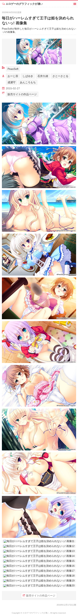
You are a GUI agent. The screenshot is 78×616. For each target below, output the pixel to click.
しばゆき (28, 76)
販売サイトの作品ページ (22, 94)
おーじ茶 (13, 76)
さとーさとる (60, 76)
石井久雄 (42, 76)
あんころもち (28, 82)
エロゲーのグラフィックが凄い (24, 3)
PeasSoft (13, 68)
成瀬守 (12, 82)
